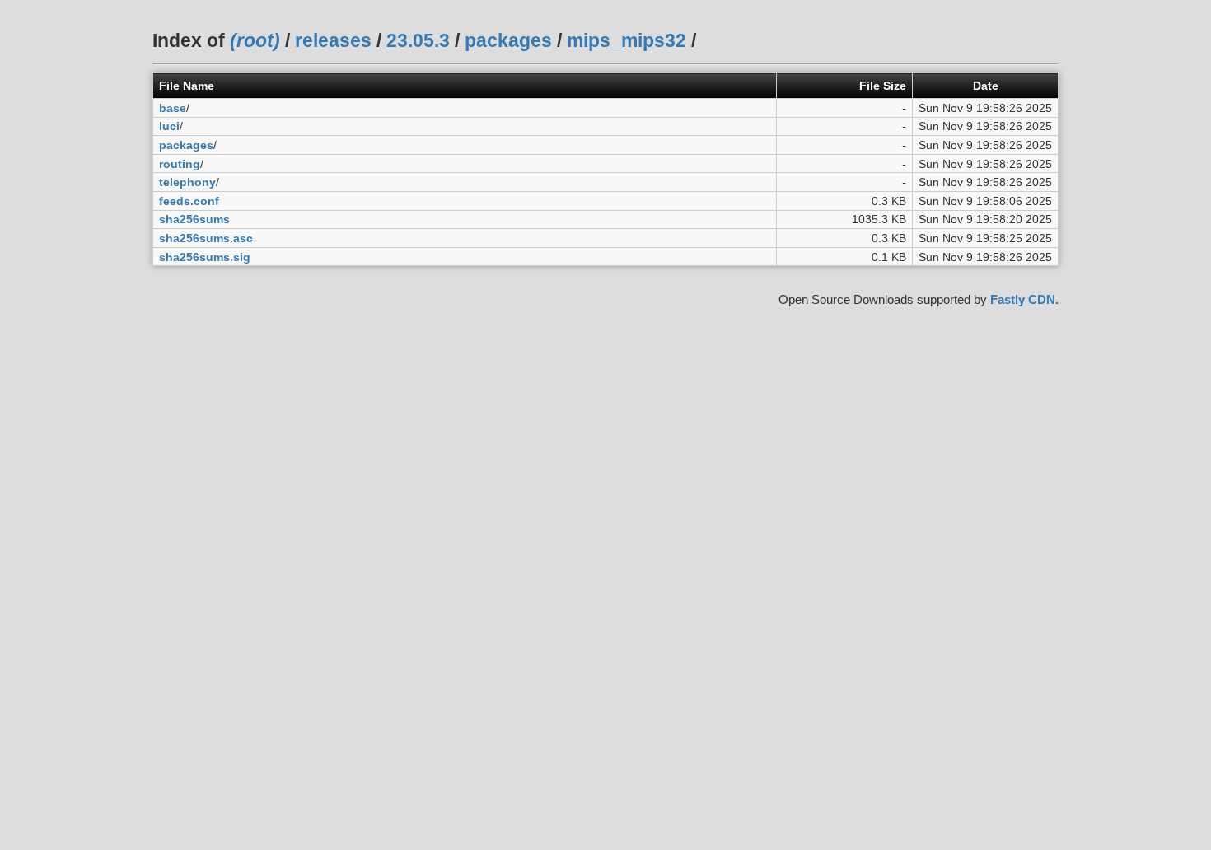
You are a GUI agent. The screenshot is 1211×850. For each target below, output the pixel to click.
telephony (187, 182)
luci (169, 126)
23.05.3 (418, 40)
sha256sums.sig (204, 257)
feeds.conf (189, 201)
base (172, 107)
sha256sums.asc (206, 238)
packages (508, 40)
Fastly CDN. (1024, 299)
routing (179, 163)
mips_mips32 (626, 40)
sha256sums (194, 219)
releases (333, 40)
